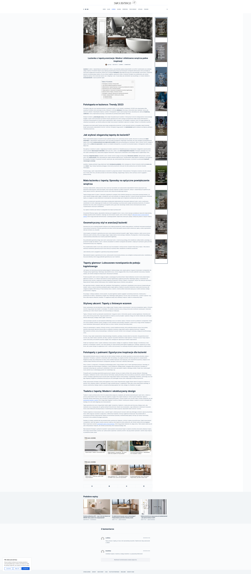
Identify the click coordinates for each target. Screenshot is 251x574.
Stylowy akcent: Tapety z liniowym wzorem (112, 91)
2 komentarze (127, 64)
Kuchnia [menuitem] (119, 9)
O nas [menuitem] (106, 571)
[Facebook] (83, 9)
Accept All (25, 568)
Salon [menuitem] (108, 9)
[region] (17, 564)
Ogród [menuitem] (104, 9)
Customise (8, 568)
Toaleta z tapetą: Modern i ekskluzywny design (113, 94)
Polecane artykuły (108, 96)
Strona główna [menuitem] (86, 571)
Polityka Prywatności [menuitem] (114, 571)
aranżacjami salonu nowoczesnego (105, 424)
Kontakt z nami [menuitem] (130, 571)
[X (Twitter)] (85, 9)
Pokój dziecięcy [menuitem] (132, 9)
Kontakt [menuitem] (94, 571)
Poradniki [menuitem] (146, 9)
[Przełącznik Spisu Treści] (132, 82)
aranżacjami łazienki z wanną (90, 400)
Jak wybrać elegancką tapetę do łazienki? (112, 85)
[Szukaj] (167, 9)
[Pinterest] (126, 486)
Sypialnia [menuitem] (140, 9)
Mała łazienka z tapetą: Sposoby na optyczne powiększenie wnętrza (118, 87)
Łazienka (121, 64)
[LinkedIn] (143, 486)
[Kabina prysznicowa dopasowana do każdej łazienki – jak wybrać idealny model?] (154, 506)
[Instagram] (87, 9)
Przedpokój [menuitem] (125, 9)
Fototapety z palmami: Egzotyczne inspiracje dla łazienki (115, 93)
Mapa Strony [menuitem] (100, 571)
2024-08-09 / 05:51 (146, 550)
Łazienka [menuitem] (114, 9)
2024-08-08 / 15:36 (146, 537)
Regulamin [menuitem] (123, 571)
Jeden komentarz (122, 519)
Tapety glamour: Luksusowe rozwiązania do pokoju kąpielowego (117, 90)
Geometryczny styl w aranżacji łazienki (111, 88)
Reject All (17, 568)
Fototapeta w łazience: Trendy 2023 (111, 83)
